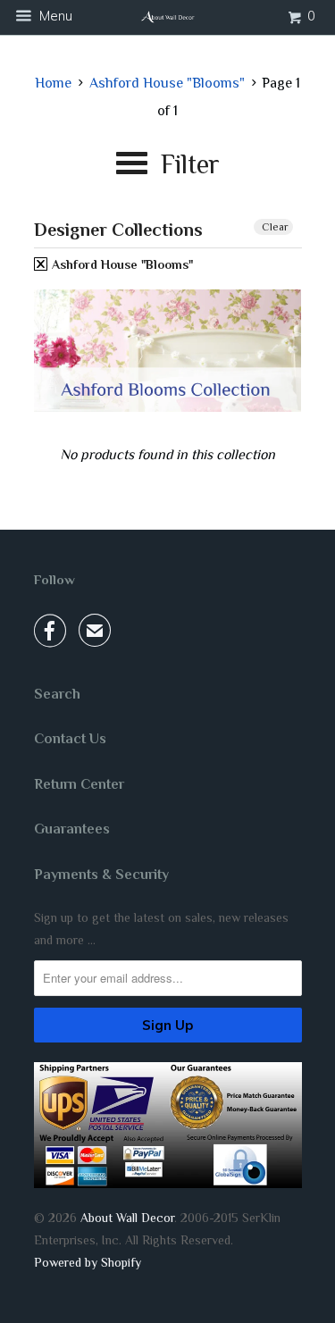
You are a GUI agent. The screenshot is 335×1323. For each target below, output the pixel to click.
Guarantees (72, 829)
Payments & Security (101, 875)
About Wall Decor (127, 1217)
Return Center (79, 784)
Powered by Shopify (87, 1262)
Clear (275, 227)
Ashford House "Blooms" (120, 264)
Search (57, 694)
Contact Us (70, 739)
